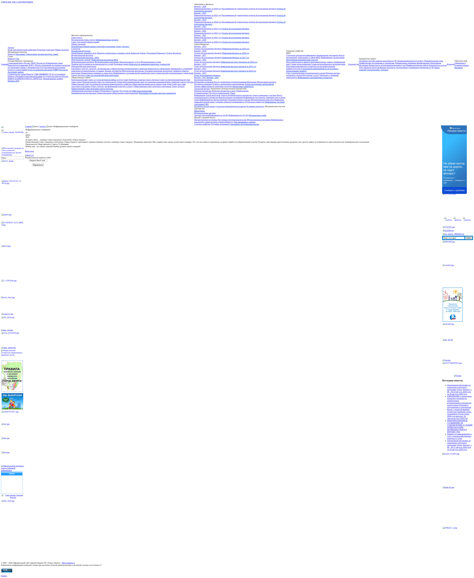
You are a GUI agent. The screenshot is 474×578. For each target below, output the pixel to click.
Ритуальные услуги (310, 75)
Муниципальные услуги (130, 62)
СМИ (36, 74)
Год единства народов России (55, 76)
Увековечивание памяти (53, 79)
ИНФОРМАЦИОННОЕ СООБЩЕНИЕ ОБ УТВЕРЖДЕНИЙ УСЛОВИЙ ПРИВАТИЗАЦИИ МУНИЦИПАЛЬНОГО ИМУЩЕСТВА (459, 426)
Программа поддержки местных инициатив (157, 93)
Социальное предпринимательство (244, 124)
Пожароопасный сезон (433, 61)
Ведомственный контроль (82, 55)
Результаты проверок (203, 84)
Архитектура (353, 64)
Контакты (458, 68)
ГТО (17, 59)
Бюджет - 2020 (200, 40)
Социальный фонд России (19, 63)
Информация (199, 95)
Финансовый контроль (266, 82)
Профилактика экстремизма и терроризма (376, 63)
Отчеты (169, 53)
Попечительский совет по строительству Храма (102, 82)
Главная (4, 64)
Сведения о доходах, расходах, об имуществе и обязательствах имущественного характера (109, 69)
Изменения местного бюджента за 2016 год (239, 62)
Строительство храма (17, 74)
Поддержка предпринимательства (232, 120)
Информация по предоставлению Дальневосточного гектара (224, 100)
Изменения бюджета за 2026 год (207, 9)
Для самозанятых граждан (245, 122)
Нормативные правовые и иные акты (97, 73)
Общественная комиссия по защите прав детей (151, 84)
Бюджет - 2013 (200, 73)
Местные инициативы (142, 91)
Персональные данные (80, 60)
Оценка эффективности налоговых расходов (213, 86)
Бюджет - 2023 (200, 26)
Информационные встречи (107, 40)
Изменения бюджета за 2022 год (207, 33)
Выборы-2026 (13, 81)
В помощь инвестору (255, 106)
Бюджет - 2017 (200, 55)
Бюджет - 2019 (200, 46)
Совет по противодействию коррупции (102, 75)
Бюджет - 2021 (200, 35)
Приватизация (242, 91)
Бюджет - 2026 (200, 6)
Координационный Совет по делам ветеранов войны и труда (97, 80)
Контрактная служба (257, 115)
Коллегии (177, 53)
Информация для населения (332, 58)
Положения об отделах (81, 51)
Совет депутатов (78, 42)
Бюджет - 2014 (200, 69)
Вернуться (29, 151)
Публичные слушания (109, 91)
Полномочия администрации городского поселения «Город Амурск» (100, 46)
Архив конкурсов (213, 95)
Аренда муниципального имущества (236, 95)
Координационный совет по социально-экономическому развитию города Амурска (158, 82)
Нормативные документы (327, 55)
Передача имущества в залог (224, 91)
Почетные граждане (45, 50)
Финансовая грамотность (243, 86)
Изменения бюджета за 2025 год (207, 15)
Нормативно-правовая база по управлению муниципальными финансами (225, 82)
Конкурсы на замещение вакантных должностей (149, 64)
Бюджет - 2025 (200, 13)
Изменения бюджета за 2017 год (235, 58)
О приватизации (201, 93)
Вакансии (161, 53)
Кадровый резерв (121, 64)
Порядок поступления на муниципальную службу (92, 64)
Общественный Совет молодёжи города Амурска (92, 89)
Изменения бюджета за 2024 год (207, 22)
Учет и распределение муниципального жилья (305, 73)
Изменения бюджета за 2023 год (207, 29)
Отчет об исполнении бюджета (207, 66)
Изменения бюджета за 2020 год (207, 42)
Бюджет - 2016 (200, 60)
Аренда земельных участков (264, 95)
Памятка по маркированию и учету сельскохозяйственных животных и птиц (459, 436)
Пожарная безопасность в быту (410, 61)
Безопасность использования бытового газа (387, 65)
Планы (143, 53)
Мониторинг (199, 111)
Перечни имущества (202, 91)
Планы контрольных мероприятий (259, 84)
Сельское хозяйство (202, 124)
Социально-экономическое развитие (231, 106)
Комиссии (135, 53)
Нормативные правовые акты (83, 53)
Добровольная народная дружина (85, 91)
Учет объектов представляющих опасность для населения (383, 68)
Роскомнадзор (34, 68)
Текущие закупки (201, 115)
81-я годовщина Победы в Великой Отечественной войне (36, 75)
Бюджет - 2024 (200, 20)
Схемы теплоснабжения (300, 64)
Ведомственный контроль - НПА (85, 58)
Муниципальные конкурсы (262, 100)
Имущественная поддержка (205, 120)
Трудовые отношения (220, 124)
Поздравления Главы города (83, 40)
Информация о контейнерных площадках (315, 78)
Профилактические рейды (417, 65)
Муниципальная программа (258, 120)
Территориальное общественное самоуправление (117, 93)
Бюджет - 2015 (200, 64)
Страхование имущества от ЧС (421, 68)
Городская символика (28, 50)
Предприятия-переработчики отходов (302, 60)
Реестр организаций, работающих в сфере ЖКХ (315, 56)
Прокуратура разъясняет (18, 65)
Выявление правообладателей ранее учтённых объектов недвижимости (239, 101)
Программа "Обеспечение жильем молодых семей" (37, 54)
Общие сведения (62, 50)
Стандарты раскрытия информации (301, 55)
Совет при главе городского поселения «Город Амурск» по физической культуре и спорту (128, 85)
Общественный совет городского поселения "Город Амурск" (159, 86)
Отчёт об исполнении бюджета (207, 62)
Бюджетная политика (203, 80)
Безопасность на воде (438, 65)
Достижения (151, 53)
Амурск (11, 48)
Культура (450, 64)
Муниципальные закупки (205, 113)
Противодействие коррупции (83, 66)
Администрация (92, 42)
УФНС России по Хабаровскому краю (46, 63)
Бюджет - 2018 (200, 51)
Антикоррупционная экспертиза (158, 71)
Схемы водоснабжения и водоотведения (328, 64)
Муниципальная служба (151, 62)
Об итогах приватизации (219, 93)
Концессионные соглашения (231, 98)
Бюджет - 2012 (200, 78)
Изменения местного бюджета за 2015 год (238, 66)
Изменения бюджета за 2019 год (235, 49)
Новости (11, 54)
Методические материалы (133, 71)
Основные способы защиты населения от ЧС (378, 61)
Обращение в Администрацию (461, 64)
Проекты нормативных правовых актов (113, 53)
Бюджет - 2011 (213, 78)
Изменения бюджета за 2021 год (207, 38)
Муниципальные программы (107, 62)
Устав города (13, 50)
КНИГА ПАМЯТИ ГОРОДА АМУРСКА (25, 79)
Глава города (76, 38)
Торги (232, 93)
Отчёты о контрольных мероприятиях (228, 84)
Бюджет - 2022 (200, 31)
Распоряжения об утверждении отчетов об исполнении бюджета (249, 9)
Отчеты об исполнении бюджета (235, 29)
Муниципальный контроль (82, 62)
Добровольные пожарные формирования (412, 63)
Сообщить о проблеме (454, 190)
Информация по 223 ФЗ (238, 115)
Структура (75, 49)
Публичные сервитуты (254, 102)
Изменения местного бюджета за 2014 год (238, 71)
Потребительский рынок (204, 106)
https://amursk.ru (68, 563)
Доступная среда (126, 91)
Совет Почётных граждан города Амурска (141, 80)
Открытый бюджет (202, 89)
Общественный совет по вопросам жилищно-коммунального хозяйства (101, 84)
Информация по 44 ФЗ (218, 115)
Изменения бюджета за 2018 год (235, 53)
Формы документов (113, 71)
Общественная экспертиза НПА (104, 60)
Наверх (4, 576)
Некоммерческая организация (83, 93)
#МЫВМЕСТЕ (45, 74)
